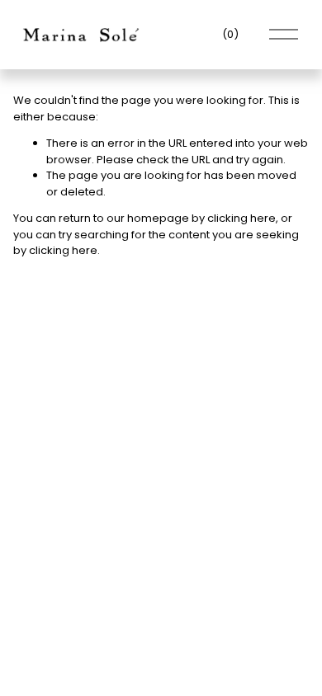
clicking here (241, 218)
